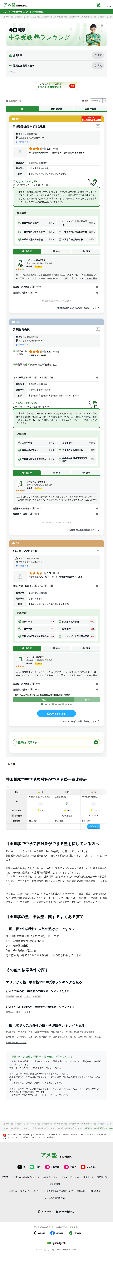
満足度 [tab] (29, 251)
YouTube (91, 1167)
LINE (37, 1167)
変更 (100, 55)
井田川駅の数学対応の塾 (64, 1037)
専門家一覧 (102, 1177)
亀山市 (27, 1012)
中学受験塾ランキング (20, 1128)
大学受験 (55, 1167)
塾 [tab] (22, 108)
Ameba (41, 1232)
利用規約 (13, 1190)
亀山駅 (19, 996)
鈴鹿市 (19, 1012)
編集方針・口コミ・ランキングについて (61, 1177)
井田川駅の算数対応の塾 (89, 1037)
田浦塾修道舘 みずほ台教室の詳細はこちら (77, 308)
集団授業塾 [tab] (91, 108)
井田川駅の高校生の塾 (61, 1031)
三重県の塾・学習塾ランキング (43, 16)
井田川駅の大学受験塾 (16, 1037)
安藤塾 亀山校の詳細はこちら (83, 529)
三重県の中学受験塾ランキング (43, 1128)
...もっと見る (91, 278)
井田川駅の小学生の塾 (16, 1031)
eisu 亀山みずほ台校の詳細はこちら (80, 721)
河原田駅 (37, 996)
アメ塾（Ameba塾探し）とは (25, 1177)
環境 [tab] (88, 251)
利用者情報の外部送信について (58, 1190)
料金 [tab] (58, 251)
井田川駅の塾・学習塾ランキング (98, 16)
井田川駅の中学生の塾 (39, 1031)
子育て (73, 1167)
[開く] (97, 287)
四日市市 (10, 1012)
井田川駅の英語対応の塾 (40, 1037)
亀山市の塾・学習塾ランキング (70, 16)
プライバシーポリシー (30, 1190)
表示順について (15, 101)
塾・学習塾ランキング (20, 16)
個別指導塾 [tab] (56, 108)
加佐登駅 (10, 996)
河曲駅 (27, 996)
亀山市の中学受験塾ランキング (70, 1128)
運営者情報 (55, 1184)
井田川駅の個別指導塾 (16, 1042)
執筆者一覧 (88, 1177)
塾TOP (6, 16)
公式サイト (93, 826)
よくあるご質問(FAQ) (55, 1197)
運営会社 (81, 1190)
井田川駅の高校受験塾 (84, 1031)
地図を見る (23, 141)
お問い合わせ (95, 1190)
